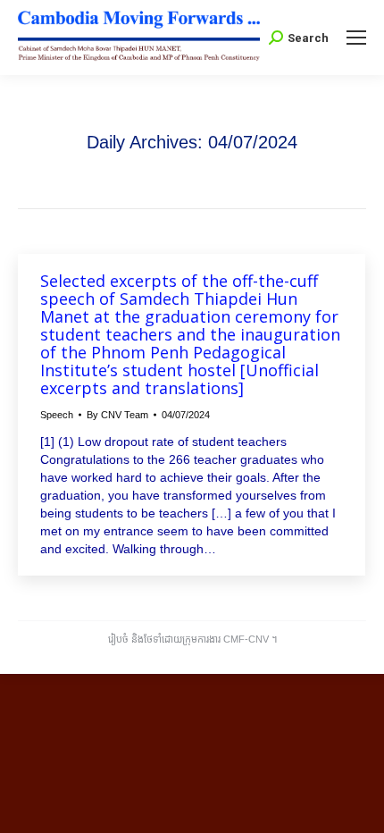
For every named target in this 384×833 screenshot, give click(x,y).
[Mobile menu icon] (356, 37)
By (117, 414)
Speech (56, 414)
